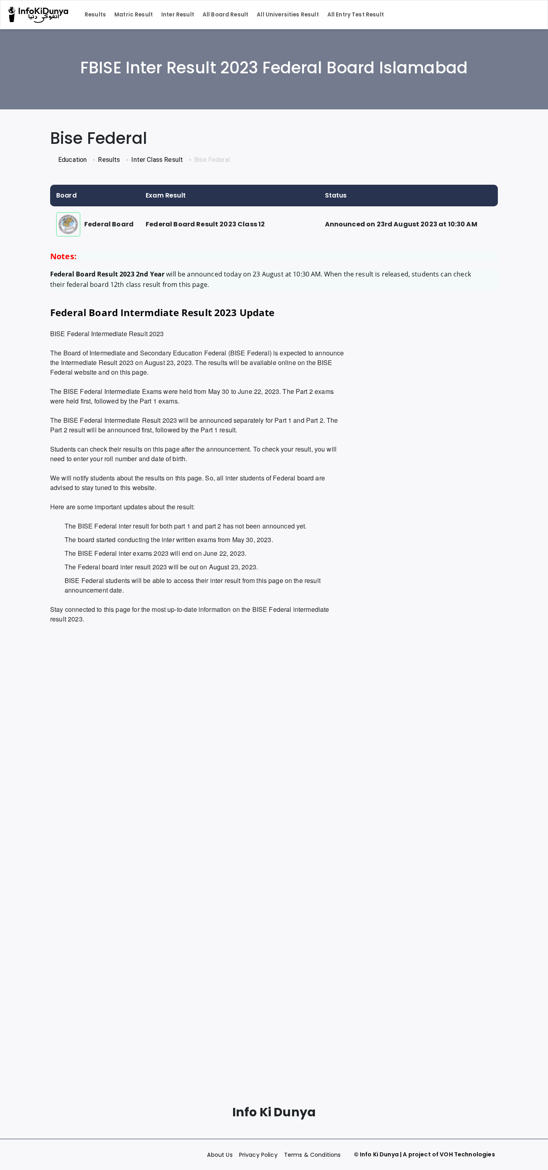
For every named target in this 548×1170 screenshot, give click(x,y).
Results (95, 14)
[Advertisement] (197, 699)
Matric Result (133, 14)
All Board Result (225, 14)
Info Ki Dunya (379, 1154)
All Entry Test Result (355, 14)
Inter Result (177, 14)
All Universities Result (288, 14)
